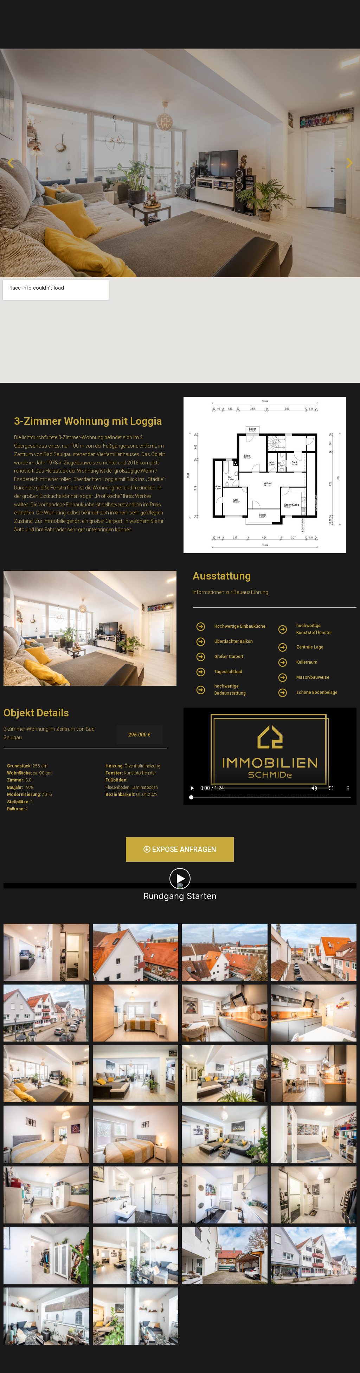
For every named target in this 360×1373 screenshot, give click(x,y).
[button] (11, 163)
